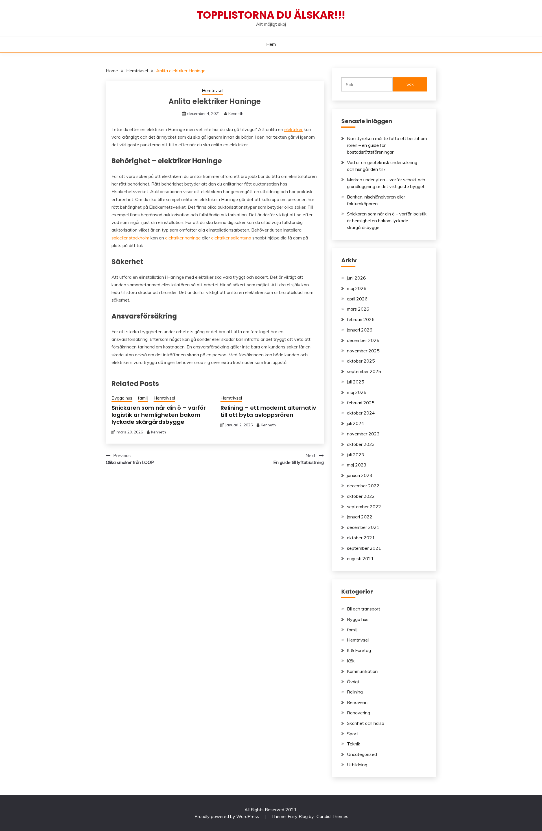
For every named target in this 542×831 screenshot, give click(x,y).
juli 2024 (355, 423)
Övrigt (353, 681)
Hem (271, 44)
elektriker (293, 129)
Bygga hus (122, 398)
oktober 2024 (361, 413)
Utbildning (357, 764)
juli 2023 (355, 454)
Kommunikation (362, 671)
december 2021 (363, 527)
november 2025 (363, 351)
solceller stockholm (130, 238)
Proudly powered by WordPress (227, 816)
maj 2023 (356, 465)
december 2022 (363, 485)
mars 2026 (358, 309)
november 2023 (363, 434)
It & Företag (359, 650)
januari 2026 (359, 330)
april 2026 (357, 299)
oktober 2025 (361, 361)
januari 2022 (359, 517)
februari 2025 (361, 402)
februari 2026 (361, 319)
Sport (352, 733)
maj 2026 (356, 288)
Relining (355, 692)
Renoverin (357, 702)
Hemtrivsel (212, 90)
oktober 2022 (361, 496)
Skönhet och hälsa (365, 723)
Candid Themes (332, 816)
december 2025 (363, 340)
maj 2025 (356, 392)
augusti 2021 (360, 558)
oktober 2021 (361, 537)
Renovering (358, 713)
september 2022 (364, 506)
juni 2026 (356, 278)
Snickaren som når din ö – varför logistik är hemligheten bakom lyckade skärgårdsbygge (159, 415)
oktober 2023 (361, 444)
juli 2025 (355, 382)
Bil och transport (363, 609)
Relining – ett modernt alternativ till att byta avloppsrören (268, 411)
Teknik (353, 744)
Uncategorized (362, 754)
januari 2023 (359, 475)
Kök (351, 661)
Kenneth (235, 113)
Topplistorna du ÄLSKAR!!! (271, 15)
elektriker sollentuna (231, 238)
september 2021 (364, 548)
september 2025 (364, 371)
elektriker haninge (183, 238)
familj (143, 398)
